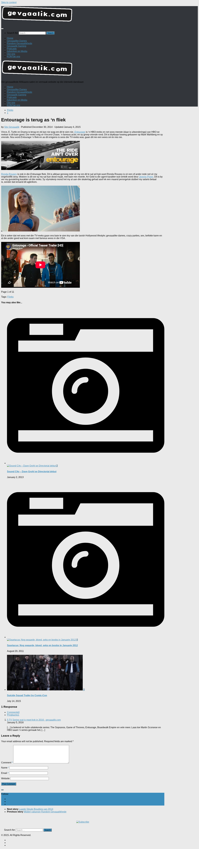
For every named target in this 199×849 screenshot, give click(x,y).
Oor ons (11, 54)
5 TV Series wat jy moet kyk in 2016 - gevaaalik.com (34, 720)
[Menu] (2, 28)
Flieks (10, 110)
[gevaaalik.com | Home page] (99, 15)
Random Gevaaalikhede (19, 43)
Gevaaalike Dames (17, 41)
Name (5, 767)
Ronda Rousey (9, 174)
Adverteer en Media (17, 51)
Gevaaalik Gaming (16, 46)
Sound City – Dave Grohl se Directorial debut (31, 471)
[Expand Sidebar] (2, 789)
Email (5, 773)
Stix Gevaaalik (11, 127)
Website (5, 778)
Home (10, 38)
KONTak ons (13, 56)
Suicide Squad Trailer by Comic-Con (27, 695)
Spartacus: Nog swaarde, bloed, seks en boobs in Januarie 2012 (42, 645)
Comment (7, 762)
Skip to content (8, 2)
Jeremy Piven (146, 176)
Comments (13, 712)
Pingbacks (13, 715)
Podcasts (12, 48)
